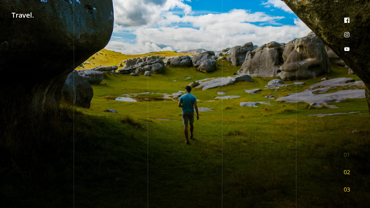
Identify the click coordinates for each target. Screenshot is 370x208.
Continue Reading (34, 189)
